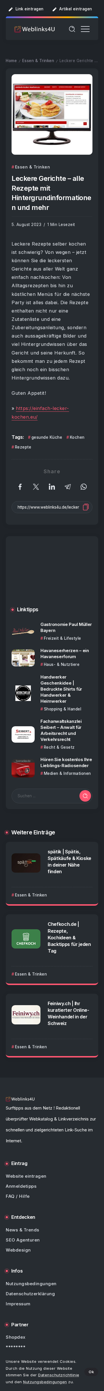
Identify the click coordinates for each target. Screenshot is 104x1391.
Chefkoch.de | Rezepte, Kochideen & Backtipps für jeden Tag (69, 937)
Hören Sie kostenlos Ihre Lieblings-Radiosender (66, 762)
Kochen (77, 437)
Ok (91, 1371)
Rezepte (23, 447)
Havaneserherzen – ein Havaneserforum (64, 653)
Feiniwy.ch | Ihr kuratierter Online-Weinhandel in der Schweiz (68, 1013)
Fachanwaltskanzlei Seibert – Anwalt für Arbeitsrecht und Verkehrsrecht (61, 730)
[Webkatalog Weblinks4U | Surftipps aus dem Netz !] (34, 29)
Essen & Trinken (38, 60)
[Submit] (85, 796)
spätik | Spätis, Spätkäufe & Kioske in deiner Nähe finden (69, 861)
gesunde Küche (46, 437)
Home (11, 60)
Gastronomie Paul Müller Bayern (66, 627)
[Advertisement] (52, 576)
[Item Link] (23, 631)
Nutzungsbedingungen (45, 1381)
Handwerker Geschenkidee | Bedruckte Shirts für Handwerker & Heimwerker (61, 689)
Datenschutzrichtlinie (58, 1375)
